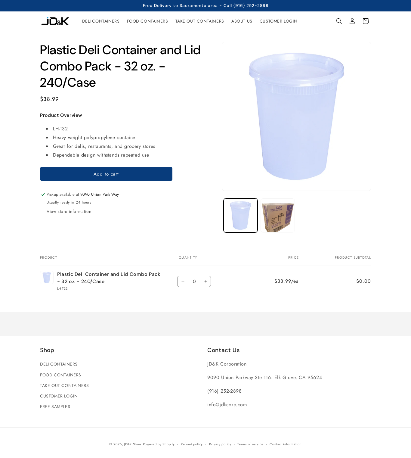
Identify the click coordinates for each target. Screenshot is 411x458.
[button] (339, 21)
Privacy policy (220, 443)
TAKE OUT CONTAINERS (64, 385)
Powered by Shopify (159, 444)
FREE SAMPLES (55, 406)
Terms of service (250, 443)
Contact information (285, 443)
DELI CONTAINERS (59, 364)
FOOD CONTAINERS (60, 375)
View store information (69, 211)
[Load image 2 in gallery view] (278, 215)
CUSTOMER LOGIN (59, 396)
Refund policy (192, 443)
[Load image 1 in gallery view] (241, 215)
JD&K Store (132, 444)
